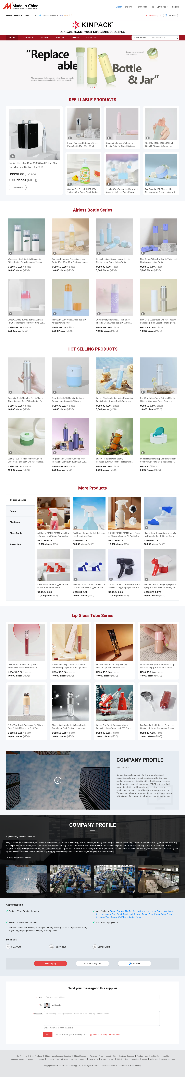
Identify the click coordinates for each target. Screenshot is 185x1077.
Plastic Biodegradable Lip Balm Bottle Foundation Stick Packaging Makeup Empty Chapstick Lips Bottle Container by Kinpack (69, 727)
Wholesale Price (96, 1056)
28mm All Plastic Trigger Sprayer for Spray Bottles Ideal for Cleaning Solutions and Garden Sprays (160, 587)
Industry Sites (111, 1056)
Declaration (122, 1065)
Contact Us (91, 37)
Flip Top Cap (130, 911)
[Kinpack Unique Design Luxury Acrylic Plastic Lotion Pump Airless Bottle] (114, 236)
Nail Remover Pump (138, 914)
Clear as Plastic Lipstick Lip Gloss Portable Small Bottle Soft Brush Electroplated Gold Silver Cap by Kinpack (26, 666)
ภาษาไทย (135, 1059)
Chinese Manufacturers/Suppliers (58, 1056)
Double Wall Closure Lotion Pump (126, 917)
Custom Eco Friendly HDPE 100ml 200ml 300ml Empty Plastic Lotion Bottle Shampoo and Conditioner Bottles (82, 191)
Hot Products (21, 1056)
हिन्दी (126, 1059)
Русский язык (62, 1059)
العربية (103, 1059)
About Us (44, 37)
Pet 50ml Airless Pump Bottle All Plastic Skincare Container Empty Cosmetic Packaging (157, 400)
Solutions (60, 37)
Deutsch (83, 1059)
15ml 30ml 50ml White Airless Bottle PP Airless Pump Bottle (69, 321)
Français (50, 1059)
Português (40, 1059)
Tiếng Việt (154, 1059)
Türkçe (144, 1059)
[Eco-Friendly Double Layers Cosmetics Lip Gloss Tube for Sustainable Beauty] (158, 703)
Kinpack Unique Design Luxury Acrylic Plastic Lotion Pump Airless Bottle (113, 260)
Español (29, 1059)
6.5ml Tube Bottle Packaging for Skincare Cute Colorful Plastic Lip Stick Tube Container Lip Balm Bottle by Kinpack (26, 727)
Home (12, 37)
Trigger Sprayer (117, 911)
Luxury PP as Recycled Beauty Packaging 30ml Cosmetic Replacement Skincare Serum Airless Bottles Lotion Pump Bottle (114, 460)
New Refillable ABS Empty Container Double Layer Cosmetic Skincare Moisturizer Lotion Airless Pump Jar (68, 400)
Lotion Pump (156, 911)
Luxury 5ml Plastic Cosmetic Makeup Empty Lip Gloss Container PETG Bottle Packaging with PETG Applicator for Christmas (113, 727)
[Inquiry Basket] (153, 6)
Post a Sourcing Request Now (105, 1034)
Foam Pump (154, 914)
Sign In (119, 6)
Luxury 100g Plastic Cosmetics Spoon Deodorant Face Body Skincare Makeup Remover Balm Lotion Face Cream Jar (25, 460)
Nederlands (93, 1059)
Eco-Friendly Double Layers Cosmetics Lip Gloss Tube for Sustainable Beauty (157, 727)
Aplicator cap (143, 911)
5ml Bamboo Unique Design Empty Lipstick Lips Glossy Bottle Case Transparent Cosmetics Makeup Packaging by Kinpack (111, 666)
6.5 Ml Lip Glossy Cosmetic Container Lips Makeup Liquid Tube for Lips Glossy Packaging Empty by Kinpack (70, 666)
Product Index (142, 1056)
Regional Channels (126, 1056)
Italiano (74, 1059)
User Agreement (108, 1065)
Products (29, 37)
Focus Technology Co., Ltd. (73, 1065)
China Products (36, 1056)
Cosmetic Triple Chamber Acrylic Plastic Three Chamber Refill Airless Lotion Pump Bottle (26, 400)
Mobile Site (155, 1056)
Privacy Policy (135, 1065)
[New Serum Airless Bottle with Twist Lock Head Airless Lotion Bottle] (158, 236)
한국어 (111, 1059)
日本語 (119, 1059)
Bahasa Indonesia (168, 1059)
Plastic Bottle (122, 914)
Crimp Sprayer (167, 914)
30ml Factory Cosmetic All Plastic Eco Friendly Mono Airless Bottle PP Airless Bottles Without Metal (113, 321)
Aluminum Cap (108, 914)
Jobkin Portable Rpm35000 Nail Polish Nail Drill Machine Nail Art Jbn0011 (33, 165)
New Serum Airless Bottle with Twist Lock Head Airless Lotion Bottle (158, 260)
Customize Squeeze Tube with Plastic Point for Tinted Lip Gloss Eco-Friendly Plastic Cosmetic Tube (121, 145)
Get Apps (163, 6)
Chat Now (171, 15)
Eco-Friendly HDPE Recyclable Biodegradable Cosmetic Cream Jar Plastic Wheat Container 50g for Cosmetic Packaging (161, 191)
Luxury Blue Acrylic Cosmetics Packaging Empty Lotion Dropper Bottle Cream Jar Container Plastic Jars (114, 400)
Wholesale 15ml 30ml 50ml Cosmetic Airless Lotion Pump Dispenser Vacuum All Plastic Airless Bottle (25, 261)
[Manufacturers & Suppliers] (21, 5)
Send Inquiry (153, 15)
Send (48, 1034)
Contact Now (18, 187)
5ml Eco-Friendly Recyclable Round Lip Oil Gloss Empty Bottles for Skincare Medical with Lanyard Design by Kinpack (158, 666)
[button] (90, 87)
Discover (75, 37)
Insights (165, 1056)
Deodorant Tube (103, 917)
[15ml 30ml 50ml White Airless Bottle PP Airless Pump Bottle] (70, 297)
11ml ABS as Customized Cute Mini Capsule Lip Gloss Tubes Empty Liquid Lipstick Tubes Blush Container (121, 191)
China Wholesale (80, 1056)
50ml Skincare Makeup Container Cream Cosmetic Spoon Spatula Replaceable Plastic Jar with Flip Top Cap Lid (158, 460)
